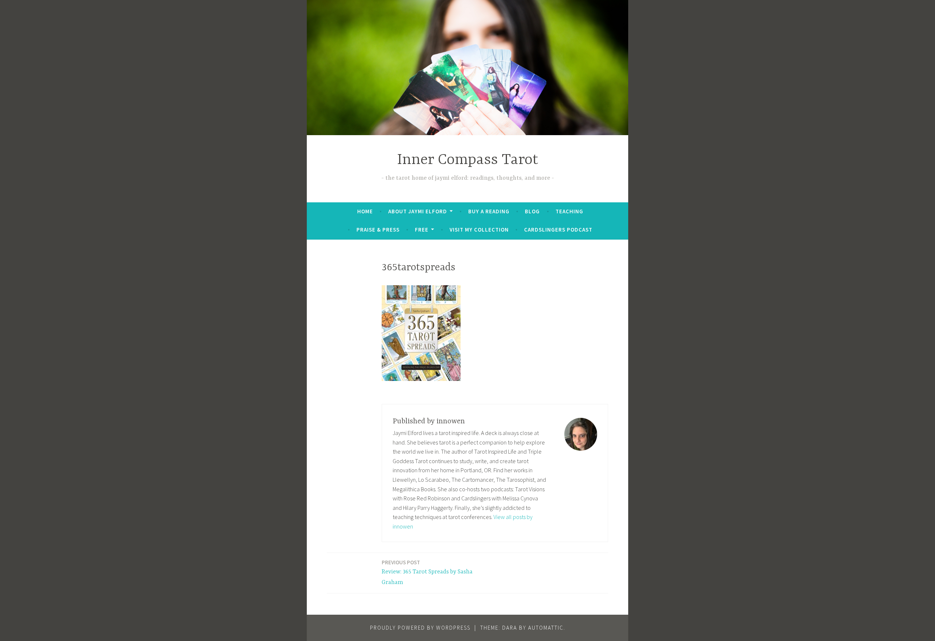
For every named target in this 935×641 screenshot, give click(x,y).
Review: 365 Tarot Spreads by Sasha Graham (427, 572)
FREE (421, 229)
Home (365, 211)
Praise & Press (378, 229)
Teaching (569, 211)
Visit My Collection (479, 229)
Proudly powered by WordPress (420, 627)
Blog (532, 211)
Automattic (546, 627)
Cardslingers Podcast (558, 229)
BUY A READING (489, 211)
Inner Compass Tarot (467, 160)
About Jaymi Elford (417, 211)
